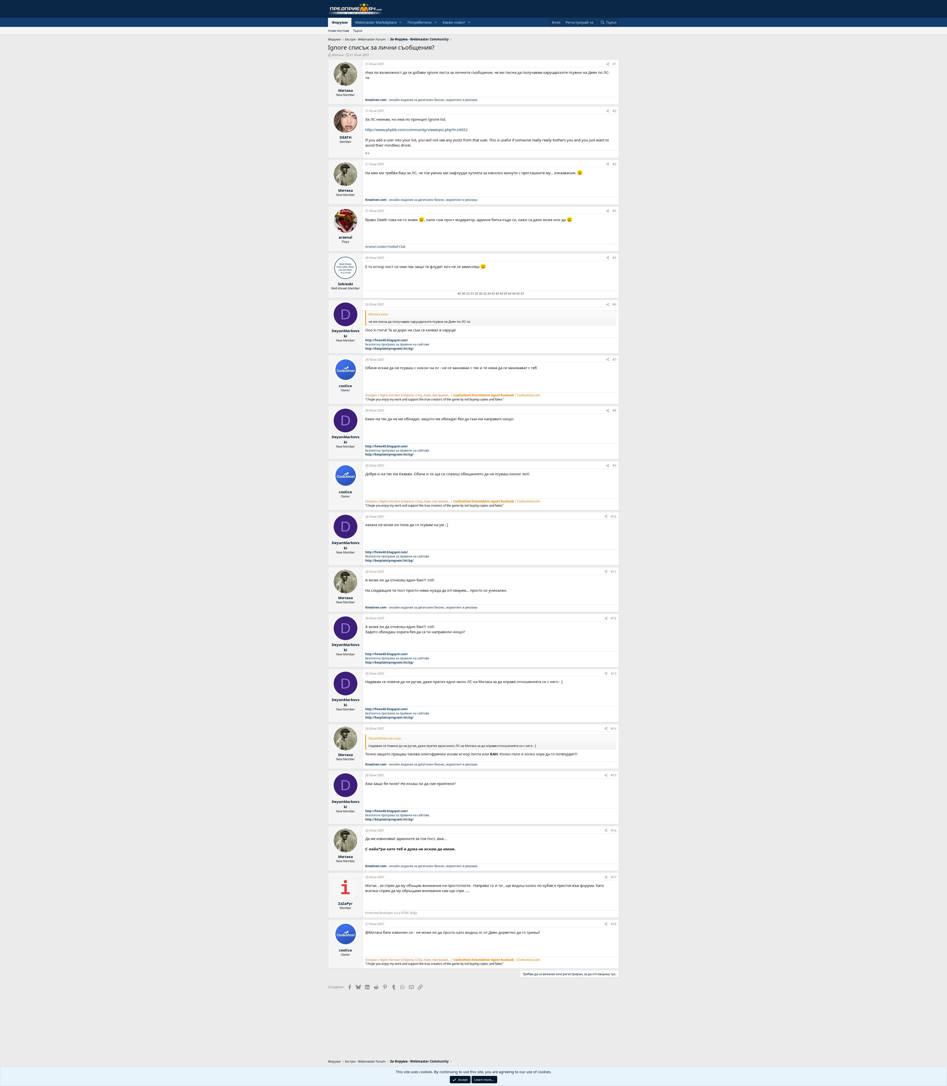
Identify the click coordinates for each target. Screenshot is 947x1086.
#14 (613, 728)
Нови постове (338, 30)
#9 (614, 465)
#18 (613, 924)
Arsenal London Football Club (385, 247)
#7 (614, 360)
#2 (614, 111)
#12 (613, 618)
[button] (400, 22)
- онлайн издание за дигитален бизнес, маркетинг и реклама (421, 100)
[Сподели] (607, 64)
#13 (613, 673)
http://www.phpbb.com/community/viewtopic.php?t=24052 (416, 129)
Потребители (420, 22)
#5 (614, 258)
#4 (614, 211)
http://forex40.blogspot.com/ (386, 340)
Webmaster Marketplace (376, 22)
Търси (357, 30)
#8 (614, 410)
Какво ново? (454, 22)
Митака (338, 55)
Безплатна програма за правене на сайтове (397, 344)
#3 (614, 164)
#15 (613, 775)
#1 (614, 64)
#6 (614, 304)
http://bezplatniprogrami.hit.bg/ (389, 348)
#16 (613, 830)
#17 (613, 877)
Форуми (340, 22)
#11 (613, 572)
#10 (613, 516)
